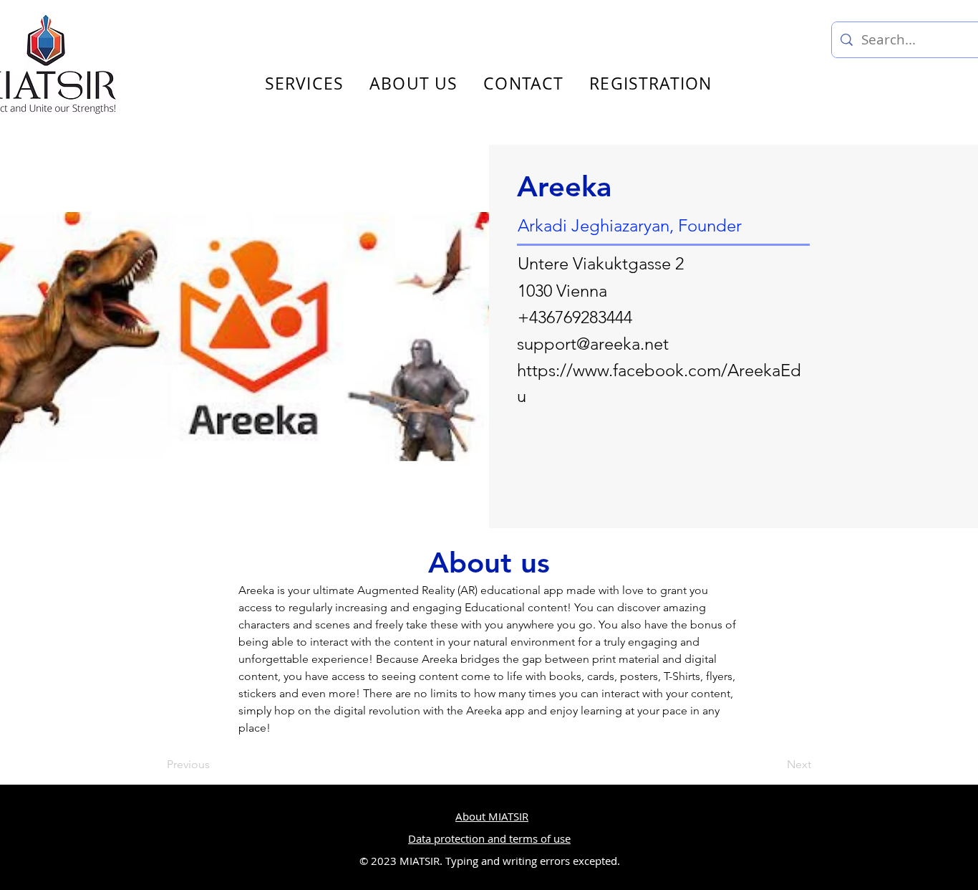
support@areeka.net (593, 343)
